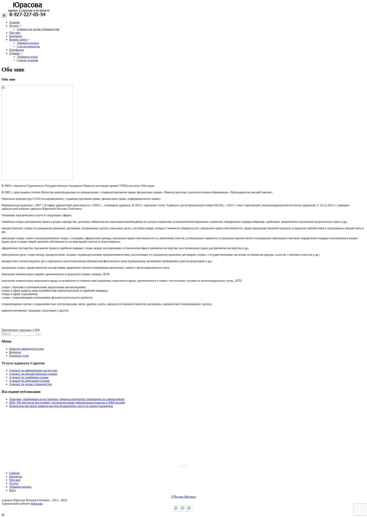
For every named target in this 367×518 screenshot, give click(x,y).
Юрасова (37, 503)
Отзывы (14, 53)
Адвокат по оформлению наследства (33, 370)
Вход (12, 490)
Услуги (14, 25)
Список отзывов (27, 60)
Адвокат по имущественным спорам (33, 373)
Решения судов (19, 355)
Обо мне (14, 32)
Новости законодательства (26, 348)
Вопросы (15, 352)
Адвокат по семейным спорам (29, 377)
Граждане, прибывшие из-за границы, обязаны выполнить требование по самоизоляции (66, 399)
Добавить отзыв (27, 56)
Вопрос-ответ (18, 39)
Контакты (15, 36)
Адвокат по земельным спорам (29, 380)
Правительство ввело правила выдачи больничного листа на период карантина (61, 406)
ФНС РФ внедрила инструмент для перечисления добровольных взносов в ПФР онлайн (67, 402)
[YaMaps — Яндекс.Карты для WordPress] (183, 464)
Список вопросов (28, 46)
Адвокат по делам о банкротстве (38, 29)
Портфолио (16, 49)
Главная (14, 22)
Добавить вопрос (28, 43)
